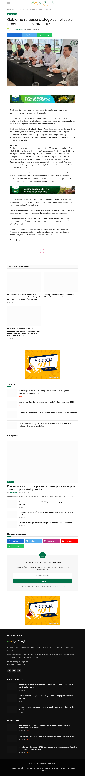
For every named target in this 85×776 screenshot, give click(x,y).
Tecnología (71, 768)
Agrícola (10, 481)
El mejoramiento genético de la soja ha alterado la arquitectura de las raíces (47, 513)
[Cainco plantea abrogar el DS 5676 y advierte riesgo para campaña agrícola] (12, 504)
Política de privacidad (58, 586)
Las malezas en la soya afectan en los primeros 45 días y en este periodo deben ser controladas (45, 424)
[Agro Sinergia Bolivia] (42, 3)
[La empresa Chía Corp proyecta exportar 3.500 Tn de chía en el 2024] (12, 404)
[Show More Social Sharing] (54, 35)
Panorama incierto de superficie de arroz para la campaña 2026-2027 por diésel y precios (41, 487)
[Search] (77, 3)
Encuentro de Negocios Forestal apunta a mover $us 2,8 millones (45, 522)
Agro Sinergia (18, 29)
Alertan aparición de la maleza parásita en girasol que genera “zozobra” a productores (44, 392)
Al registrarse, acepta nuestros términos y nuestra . (43, 586)
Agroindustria (12, 14)
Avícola (47, 768)
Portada (9, 9)
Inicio (14, 768)
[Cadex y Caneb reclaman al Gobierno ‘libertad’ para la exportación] (61, 282)
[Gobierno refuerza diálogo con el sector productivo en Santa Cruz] (42, 62)
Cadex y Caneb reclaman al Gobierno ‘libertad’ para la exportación (59, 296)
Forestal (62, 768)
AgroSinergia (51, 764)
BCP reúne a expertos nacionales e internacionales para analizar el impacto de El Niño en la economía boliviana (24, 297)
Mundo (44, 771)
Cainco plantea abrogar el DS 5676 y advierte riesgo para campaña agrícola (46, 503)
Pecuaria (40, 768)
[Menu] (8, 3)
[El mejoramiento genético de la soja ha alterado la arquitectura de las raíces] (12, 514)
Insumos (55, 768)
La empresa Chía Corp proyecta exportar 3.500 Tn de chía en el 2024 (46, 402)
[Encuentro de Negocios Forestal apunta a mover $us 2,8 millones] (12, 524)
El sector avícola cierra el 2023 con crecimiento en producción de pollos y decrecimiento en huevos (48, 413)
